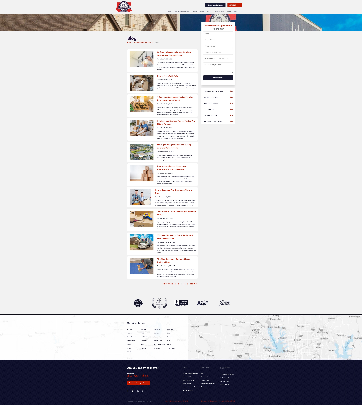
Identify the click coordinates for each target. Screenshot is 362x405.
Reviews (209, 11)
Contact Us (238, 11)
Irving (129, 344)
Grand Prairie (131, 340)
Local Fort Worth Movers (213, 91)
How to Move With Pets (167, 76)
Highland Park (158, 340)
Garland (169, 337)
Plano (169, 344)
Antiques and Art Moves (213, 121)
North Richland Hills (159, 344)
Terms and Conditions (208, 383)
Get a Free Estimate (215, 5)
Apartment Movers (211, 103)
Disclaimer (204, 387)
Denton (156, 333)
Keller (142, 344)
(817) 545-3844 (234, 5)
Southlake (157, 348)
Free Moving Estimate (182, 11)
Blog (202, 373)
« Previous (168, 283)
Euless (169, 333)
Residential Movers (211, 97)
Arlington (130, 329)
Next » (193, 283)
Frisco (155, 337)
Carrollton (157, 329)
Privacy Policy (205, 380)
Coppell (129, 333)
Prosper (129, 348)
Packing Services (210, 115)
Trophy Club (171, 348)
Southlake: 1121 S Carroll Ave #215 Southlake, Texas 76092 (218, 401)
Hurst (169, 340)
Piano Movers (209, 109)
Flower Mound (131, 337)
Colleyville (170, 329)
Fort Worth (144, 337)
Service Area (219, 11)
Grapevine (144, 340)
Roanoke (143, 348)
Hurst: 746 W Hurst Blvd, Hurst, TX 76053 (176, 401)
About (229, 11)
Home (169, 11)
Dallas (143, 333)
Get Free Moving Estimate (138, 383)
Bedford (143, 329)
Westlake (130, 352)
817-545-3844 (138, 376)
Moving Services (198, 11)
